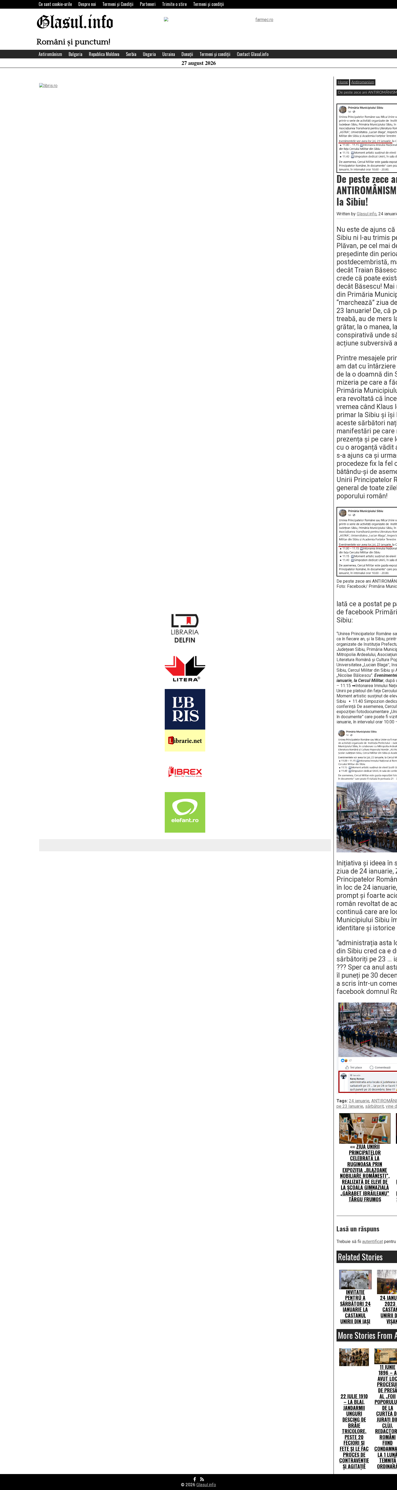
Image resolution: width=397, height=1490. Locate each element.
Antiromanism (362, 82)
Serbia (131, 54)
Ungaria (149, 54)
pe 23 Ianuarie (350, 1106)
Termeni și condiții (208, 4)
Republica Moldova (104, 54)
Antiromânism (50, 54)
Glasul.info (74, 23)
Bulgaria (75, 54)
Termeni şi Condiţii (117, 4)
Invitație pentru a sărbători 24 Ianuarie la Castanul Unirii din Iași (355, 1306)
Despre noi (87, 4)
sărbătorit (374, 1106)
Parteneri (148, 4)
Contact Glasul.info (252, 54)
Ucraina (168, 54)
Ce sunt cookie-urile (55, 4)
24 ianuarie (359, 1100)
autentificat (372, 1241)
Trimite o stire (174, 4)
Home (343, 82)
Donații (187, 54)
